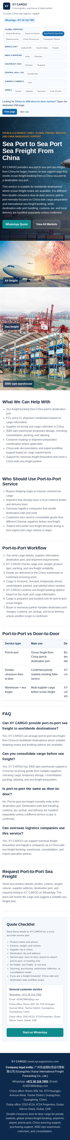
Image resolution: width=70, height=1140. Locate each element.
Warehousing (12, 39)
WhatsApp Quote (17, 224)
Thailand (41, 65)
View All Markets (46, 224)
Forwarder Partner (51, 39)
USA (30, 82)
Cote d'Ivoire (56, 91)
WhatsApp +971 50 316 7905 (19, 20)
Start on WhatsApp (35, 1032)
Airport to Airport (32, 33)
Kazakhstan (32, 74)
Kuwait (55, 48)
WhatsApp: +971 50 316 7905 (25, 994)
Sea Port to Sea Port (53, 33)
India (27, 56)
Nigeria (29, 91)
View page (9, 111)
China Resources (31, 39)
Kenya (18, 91)
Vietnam (29, 65)
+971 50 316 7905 (37, 1081)
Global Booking (13, 33)
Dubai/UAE (26, 48)
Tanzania (41, 91)
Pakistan (38, 56)
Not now (24, 112)
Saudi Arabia (42, 48)
